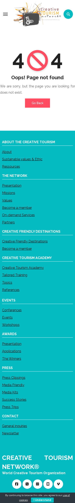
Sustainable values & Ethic (22, 159)
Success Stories (14, 400)
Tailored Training (14, 275)
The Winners (11, 358)
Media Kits (10, 392)
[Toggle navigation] (5, 14)
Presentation (11, 186)
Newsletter (10, 433)
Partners (8, 222)
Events (7, 317)
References (11, 290)
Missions (8, 193)
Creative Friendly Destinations (25, 241)
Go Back (37, 103)
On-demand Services (18, 215)
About (7, 152)
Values (7, 200)
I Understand (42, 500)
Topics (7, 282)
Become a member (17, 207)
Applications (11, 351)
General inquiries (14, 426)
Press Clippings (13, 377)
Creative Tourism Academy (23, 268)
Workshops (11, 325)
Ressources (11, 167)
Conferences (12, 310)
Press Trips (10, 407)
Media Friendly (13, 385)
